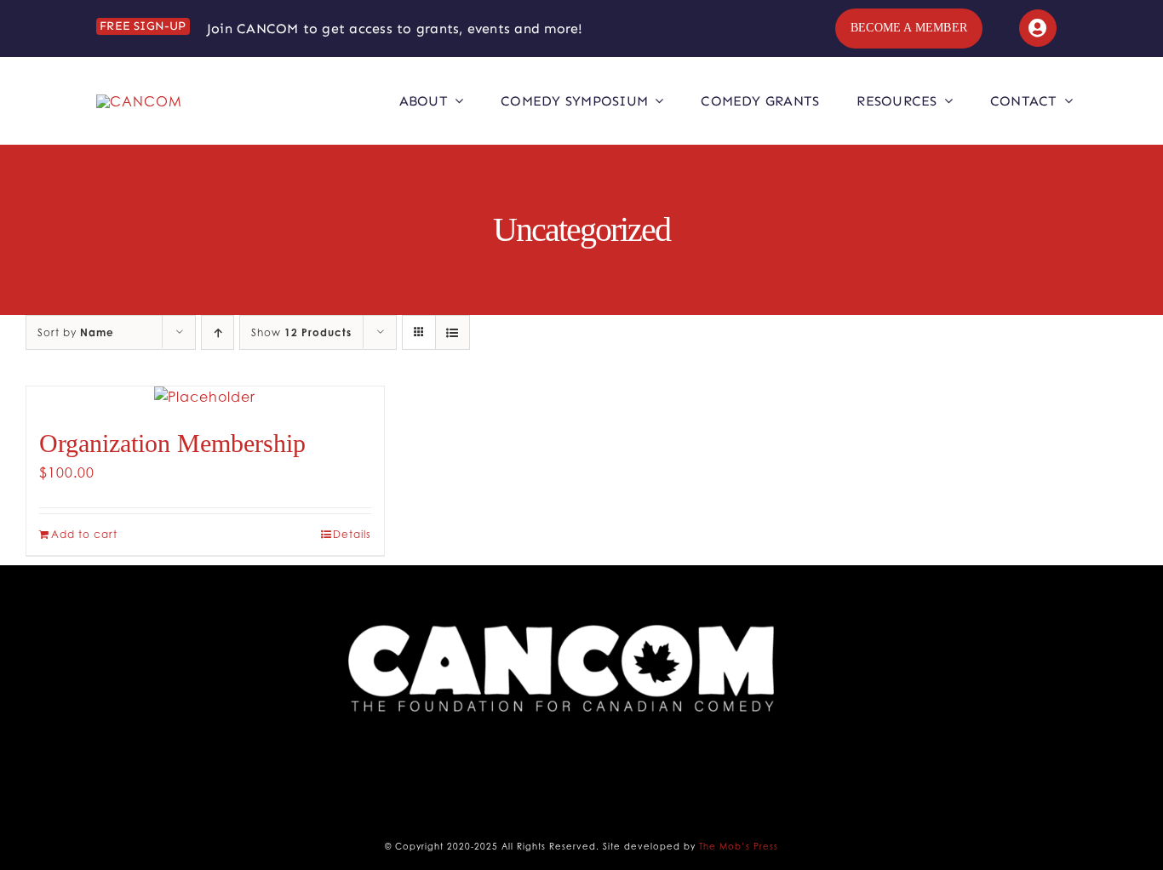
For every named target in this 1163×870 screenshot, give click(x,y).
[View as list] (452, 332)
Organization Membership (172, 443)
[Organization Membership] (205, 396)
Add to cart (84, 534)
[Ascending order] (217, 332)
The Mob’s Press (738, 846)
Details (352, 534)
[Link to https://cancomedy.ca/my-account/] (1038, 28)
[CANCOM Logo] (139, 101)
